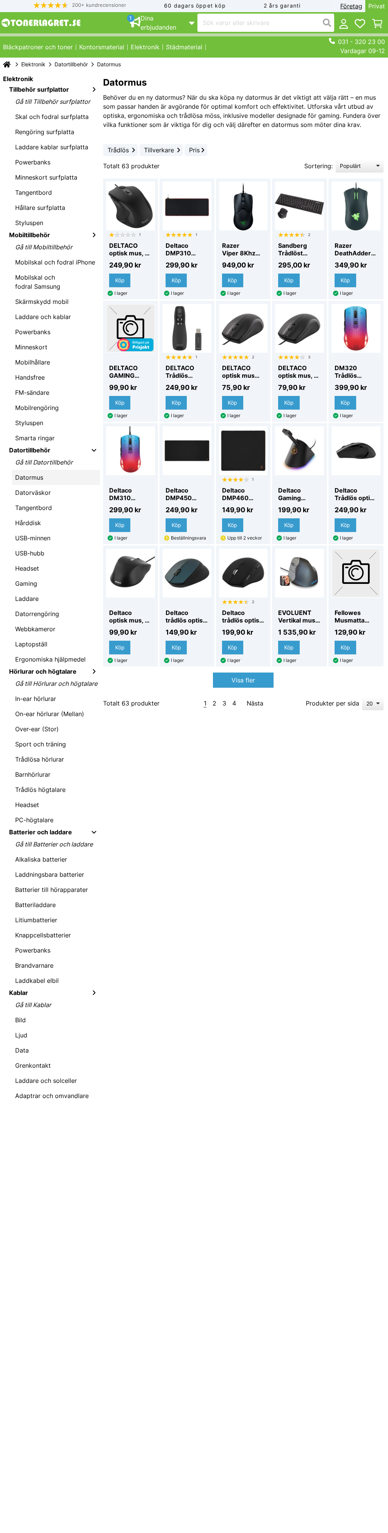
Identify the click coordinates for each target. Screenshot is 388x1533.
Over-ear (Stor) (37, 729)
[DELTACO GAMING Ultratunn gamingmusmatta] (130, 328)
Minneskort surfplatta (46, 177)
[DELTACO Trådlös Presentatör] (187, 328)
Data (22, 1050)
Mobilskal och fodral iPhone (55, 262)
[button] (80, 5)
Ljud (21, 1035)
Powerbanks (32, 162)
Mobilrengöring (37, 407)
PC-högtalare (34, 820)
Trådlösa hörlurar (39, 759)
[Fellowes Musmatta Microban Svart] (356, 573)
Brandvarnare (34, 965)
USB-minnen (32, 538)
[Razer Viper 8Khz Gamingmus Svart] (243, 205)
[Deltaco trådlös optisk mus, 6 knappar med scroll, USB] (243, 573)
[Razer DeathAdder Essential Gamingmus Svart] (356, 205)
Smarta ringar (35, 438)
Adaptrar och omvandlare (52, 1096)
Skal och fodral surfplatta (52, 116)
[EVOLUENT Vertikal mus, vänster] (299, 573)
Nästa (255, 703)
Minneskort (31, 347)
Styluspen (29, 223)
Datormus (29, 477)
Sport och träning (40, 744)
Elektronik (33, 64)
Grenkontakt (33, 1065)
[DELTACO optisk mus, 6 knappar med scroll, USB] (130, 205)
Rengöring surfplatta (44, 132)
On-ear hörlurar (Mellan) (49, 714)
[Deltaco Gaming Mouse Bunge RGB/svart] (299, 450)
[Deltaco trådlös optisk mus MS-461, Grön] (187, 573)
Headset (27, 568)
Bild (20, 1020)
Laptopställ (31, 644)
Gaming (26, 583)
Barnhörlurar (32, 774)
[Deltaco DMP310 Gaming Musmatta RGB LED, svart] (187, 205)
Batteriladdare (35, 905)
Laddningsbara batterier (49, 874)
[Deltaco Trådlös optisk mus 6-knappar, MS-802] (356, 450)
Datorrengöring (37, 614)
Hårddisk (28, 523)
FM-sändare (32, 392)
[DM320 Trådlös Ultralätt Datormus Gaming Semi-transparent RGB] (356, 328)
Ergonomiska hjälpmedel (50, 659)
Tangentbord (33, 192)
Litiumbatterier (36, 920)
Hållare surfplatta (40, 207)
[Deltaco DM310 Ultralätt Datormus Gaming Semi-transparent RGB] (130, 450)
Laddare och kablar (43, 317)
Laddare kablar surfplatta (51, 147)
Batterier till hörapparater (51, 889)
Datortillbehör (71, 64)
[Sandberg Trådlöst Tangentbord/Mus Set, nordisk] (299, 205)
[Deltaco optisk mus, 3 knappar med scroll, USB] (130, 573)
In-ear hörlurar (35, 698)
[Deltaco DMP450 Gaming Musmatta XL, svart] (187, 450)
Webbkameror (35, 629)
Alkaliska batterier (41, 859)
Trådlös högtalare (40, 789)
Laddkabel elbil (37, 980)
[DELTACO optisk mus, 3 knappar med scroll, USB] (299, 328)
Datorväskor (33, 492)
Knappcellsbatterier (43, 935)
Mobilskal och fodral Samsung (37, 282)
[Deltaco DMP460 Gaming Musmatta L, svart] (243, 450)
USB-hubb (29, 553)
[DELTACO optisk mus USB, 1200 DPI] (243, 328)
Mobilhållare (32, 362)
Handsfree (30, 377)
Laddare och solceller (46, 1080)
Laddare (27, 598)
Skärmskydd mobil (42, 301)
